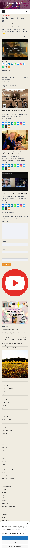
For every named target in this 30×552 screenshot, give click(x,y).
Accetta (15, 538)
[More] (9, 67)
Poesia (3, 467)
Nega (15, 542)
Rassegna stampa (6, 483)
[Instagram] (21, 64)
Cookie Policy (10, 550)
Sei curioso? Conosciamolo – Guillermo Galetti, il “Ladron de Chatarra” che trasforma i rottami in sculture (13, 333)
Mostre (3, 455)
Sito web (4, 257)
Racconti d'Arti (5, 475)
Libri (3, 439)
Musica (3, 458)
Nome (4, 241)
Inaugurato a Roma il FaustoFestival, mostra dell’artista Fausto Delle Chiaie (14, 153)
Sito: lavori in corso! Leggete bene (10, 329)
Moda (3, 450)
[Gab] (3, 67)
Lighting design (5, 441)
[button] (27, 523)
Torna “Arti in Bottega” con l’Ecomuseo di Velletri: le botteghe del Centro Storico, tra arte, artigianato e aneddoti (14, 339)
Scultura (4, 500)
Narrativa (4, 461)
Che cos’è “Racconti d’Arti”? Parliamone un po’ (13, 347)
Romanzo (4, 489)
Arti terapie (4, 383)
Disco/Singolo (5, 416)
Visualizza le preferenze (15, 546)
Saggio (3, 495)
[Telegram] (24, 64)
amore (8, 70)
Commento (5, 221)
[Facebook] (3, 64)
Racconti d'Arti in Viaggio (8, 478)
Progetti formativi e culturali (8, 469)
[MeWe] (12, 64)
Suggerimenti (5, 514)
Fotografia (4, 427)
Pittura (3, 464)
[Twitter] (6, 64)
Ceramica (4, 391)
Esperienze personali (7, 419)
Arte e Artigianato (6, 15)
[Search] (27, 11)
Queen (3, 472)
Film (3, 425)
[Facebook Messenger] (18, 64)
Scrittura (4, 497)
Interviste (4, 436)
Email (3, 249)
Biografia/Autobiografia (7, 388)
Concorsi (4, 408)
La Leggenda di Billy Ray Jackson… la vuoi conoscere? (14, 111)
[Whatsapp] (15, 64)
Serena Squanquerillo (7, 24)
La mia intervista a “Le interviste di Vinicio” (14, 194)
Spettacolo (4, 509)
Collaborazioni (5, 397)
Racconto (4, 481)
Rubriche (4, 492)
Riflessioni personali (7, 486)
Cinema (3, 394)
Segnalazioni (5, 503)
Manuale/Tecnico (6, 447)
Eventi (3, 422)
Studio (3, 511)
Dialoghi (4, 413)
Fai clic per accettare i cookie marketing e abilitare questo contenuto (15, 49)
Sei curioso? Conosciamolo (8, 506)
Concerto (4, 405)
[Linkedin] (9, 64)
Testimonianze (5, 520)
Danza (3, 411)
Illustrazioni (4, 433)
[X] (6, 67)
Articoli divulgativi (6, 385)
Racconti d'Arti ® (15, 3)
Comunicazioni (5, 402)
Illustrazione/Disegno (7, 430)
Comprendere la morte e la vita (9, 399)
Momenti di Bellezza (6, 453)
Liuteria (3, 444)
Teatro (3, 517)
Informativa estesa (18, 550)
